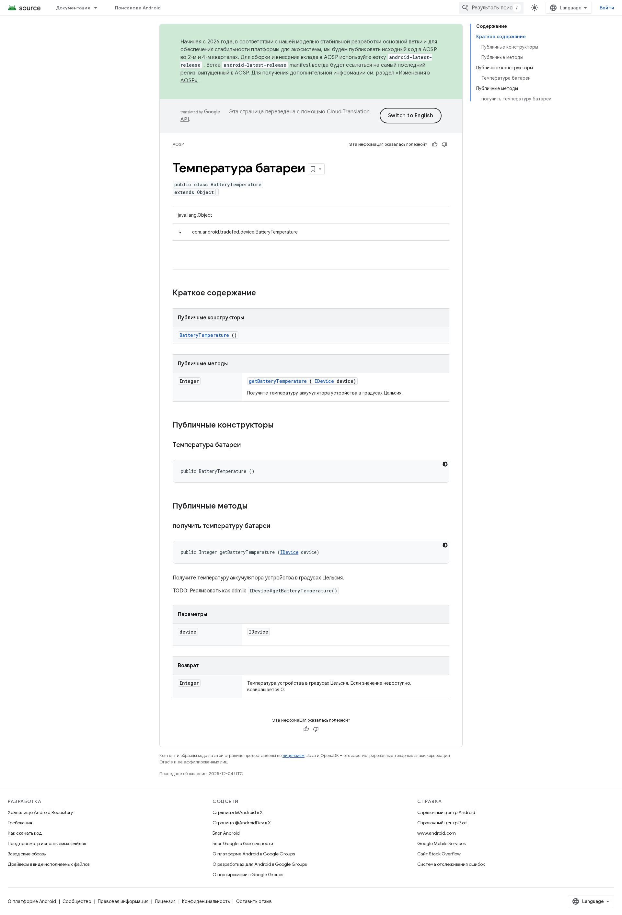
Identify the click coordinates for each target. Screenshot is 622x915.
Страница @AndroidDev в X (242, 823)
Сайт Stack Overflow (439, 854)
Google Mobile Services (441, 843)
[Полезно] (435, 144)
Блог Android (226, 833)
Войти (607, 8)
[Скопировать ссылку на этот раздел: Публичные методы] (256, 506)
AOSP (178, 144)
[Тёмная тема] (445, 464)
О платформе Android (32, 901)
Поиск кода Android (138, 8)
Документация (73, 8)
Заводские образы (27, 854)
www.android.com (436, 833)
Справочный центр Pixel (442, 823)
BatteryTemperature (204, 335)
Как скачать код (25, 833)
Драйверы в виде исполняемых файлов (48, 864)
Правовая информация (123, 901)
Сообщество (77, 901)
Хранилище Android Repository (40, 812)
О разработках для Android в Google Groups (260, 864)
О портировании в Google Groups (248, 874)
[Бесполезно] (444, 144)
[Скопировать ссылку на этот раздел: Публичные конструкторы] (282, 425)
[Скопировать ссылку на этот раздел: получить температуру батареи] (278, 526)
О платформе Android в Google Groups (254, 854)
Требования (20, 823)
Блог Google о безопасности (243, 843)
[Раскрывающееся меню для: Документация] (98, 8)
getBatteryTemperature (278, 381)
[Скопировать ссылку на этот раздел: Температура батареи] (248, 445)
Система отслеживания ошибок (451, 864)
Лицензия (165, 901)
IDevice (324, 381)
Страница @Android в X (238, 812)
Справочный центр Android (446, 812)
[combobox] (491, 8)
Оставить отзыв (254, 901)
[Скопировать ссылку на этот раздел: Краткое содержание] (264, 293)
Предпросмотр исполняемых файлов (47, 843)
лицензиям (293, 755)
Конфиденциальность (206, 901)
